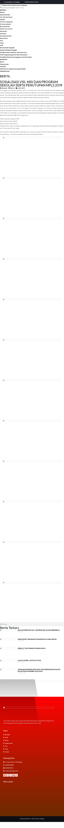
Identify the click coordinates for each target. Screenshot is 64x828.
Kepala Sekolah (5, 15)
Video (2, 43)
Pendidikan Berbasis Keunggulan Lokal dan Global (16, 57)
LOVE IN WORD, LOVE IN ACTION (29, 660)
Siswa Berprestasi (5, 36)
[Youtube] (13, 775)
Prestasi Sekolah (5, 24)
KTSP (1, 45)
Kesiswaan (3, 31)
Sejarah (2, 19)
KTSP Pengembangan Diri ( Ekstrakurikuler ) (14, 55)
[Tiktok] (16, 775)
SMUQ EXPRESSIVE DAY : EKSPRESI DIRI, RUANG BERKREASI (39, 630)
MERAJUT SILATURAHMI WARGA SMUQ (31, 648)
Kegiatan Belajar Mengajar (8, 50)
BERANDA (3, 10)
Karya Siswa (4, 38)
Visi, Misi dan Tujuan (6, 17)
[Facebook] (4, 775)
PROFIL (2, 12)
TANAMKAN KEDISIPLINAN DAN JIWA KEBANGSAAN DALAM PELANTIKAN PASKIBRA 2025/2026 (39, 670)
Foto (1, 40)
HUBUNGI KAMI (4, 71)
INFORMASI (3, 59)
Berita (2, 62)
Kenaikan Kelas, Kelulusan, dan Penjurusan (13, 52)
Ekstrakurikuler (5, 26)
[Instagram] (7, 775)
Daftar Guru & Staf (6, 29)
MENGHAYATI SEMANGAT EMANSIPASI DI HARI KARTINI (37, 639)
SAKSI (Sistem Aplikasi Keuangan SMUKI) (13, 69)
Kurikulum (3, 33)
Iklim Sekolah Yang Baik (7, 48)
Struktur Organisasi (6, 22)
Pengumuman (4, 64)
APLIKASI (3, 66)
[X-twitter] (10, 775)
